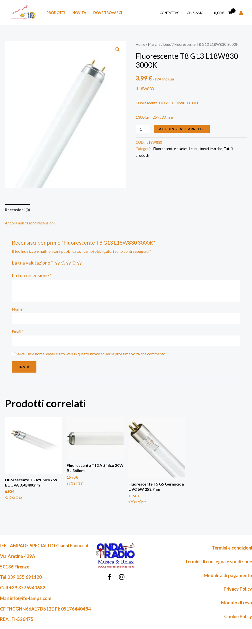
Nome (18, 309)
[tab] (17, 209)
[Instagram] (122, 577)
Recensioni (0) (17, 209)
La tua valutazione (32, 263)
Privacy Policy (238, 589)
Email (18, 331)
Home (140, 44)
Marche (154, 44)
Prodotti (56, 13)
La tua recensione (32, 275)
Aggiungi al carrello (182, 129)
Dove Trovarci (107, 13)
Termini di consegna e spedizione (218, 561)
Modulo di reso (236, 602)
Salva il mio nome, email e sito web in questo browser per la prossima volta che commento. (91, 353)
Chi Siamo (195, 13)
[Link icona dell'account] (241, 13)
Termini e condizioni (232, 547)
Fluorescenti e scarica (170, 149)
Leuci (167, 44)
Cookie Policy (238, 616)
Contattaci (170, 13)
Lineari (204, 149)
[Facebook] (109, 577)
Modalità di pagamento (228, 575)
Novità (79, 13)
